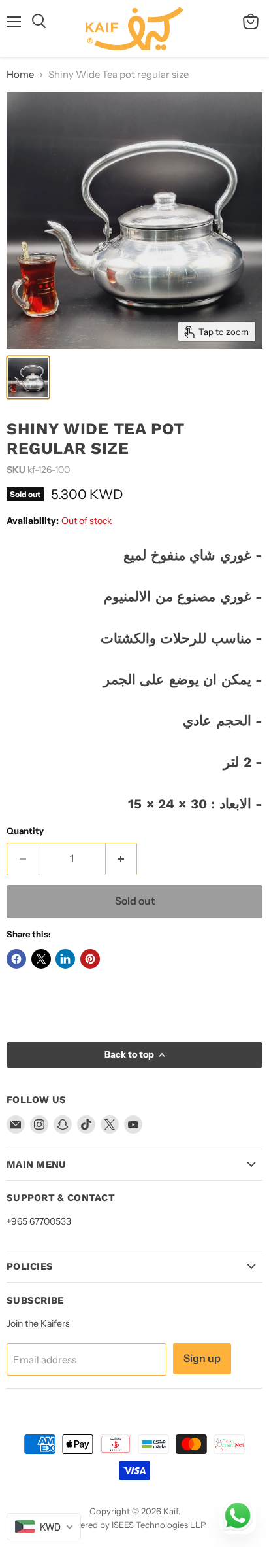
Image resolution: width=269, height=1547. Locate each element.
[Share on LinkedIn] (65, 959)
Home (20, 74)
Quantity (25, 831)
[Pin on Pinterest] (90, 959)
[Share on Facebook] (16, 959)
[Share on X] (41, 959)
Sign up (202, 1358)
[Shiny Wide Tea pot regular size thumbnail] (28, 377)
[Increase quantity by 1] (122, 859)
